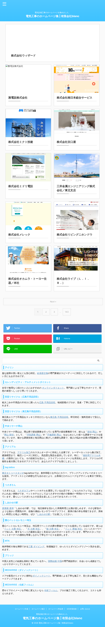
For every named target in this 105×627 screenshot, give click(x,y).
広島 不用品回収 (47, 402)
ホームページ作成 (21, 609)
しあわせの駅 (43, 514)
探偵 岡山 (92, 431)
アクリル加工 (23, 452)
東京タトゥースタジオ (13, 473)
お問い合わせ (85, 609)
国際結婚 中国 (55, 561)
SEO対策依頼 (72, 609)
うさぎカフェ (23, 490)
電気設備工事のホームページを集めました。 (52, 614)
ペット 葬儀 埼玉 (73, 528)
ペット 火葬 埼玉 (12, 528)
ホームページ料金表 (55, 609)
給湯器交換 (42, 373)
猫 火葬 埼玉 (52, 528)
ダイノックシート (41, 575)
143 (67, 312)
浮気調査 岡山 (34, 434)
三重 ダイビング (36, 546)
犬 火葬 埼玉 (33, 528)
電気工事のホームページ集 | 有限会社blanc (52, 16)
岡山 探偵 (9, 434)
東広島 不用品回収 (59, 417)
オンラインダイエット (53, 387)
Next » (53, 301)
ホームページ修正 (38, 609)
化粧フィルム (50, 590)
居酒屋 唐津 (8, 508)
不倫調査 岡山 (54, 434)
